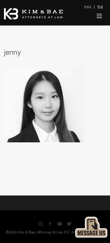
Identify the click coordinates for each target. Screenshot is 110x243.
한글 (100, 7)
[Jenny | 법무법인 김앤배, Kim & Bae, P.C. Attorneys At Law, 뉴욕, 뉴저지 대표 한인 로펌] (99, 16)
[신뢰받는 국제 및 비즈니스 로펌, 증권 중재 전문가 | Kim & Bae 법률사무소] (39, 13)
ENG (87, 7)
